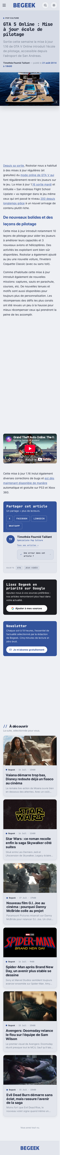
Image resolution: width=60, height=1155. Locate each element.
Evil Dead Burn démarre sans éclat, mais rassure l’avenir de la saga (25, 1102)
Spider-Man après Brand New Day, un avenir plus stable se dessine (25, 977)
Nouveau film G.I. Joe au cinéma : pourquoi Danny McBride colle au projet (26, 914)
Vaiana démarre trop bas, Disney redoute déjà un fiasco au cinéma (26, 789)
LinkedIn (39, 518)
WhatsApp (14, 526)
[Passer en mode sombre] (53, 5)
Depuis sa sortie (13, 165)
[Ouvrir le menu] (5, 5)
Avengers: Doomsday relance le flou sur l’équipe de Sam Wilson (27, 1039)
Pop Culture (12, 18)
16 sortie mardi (42, 184)
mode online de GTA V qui (37, 175)
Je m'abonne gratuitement (28, 661)
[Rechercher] (45, 5)
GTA (19, 579)
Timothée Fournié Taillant (16, 63)
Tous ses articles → (27, 545)
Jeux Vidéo (31, 579)
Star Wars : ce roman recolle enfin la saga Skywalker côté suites (29, 852)
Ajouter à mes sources (28, 619)
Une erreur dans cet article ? (34, 566)
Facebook (21, 518)
